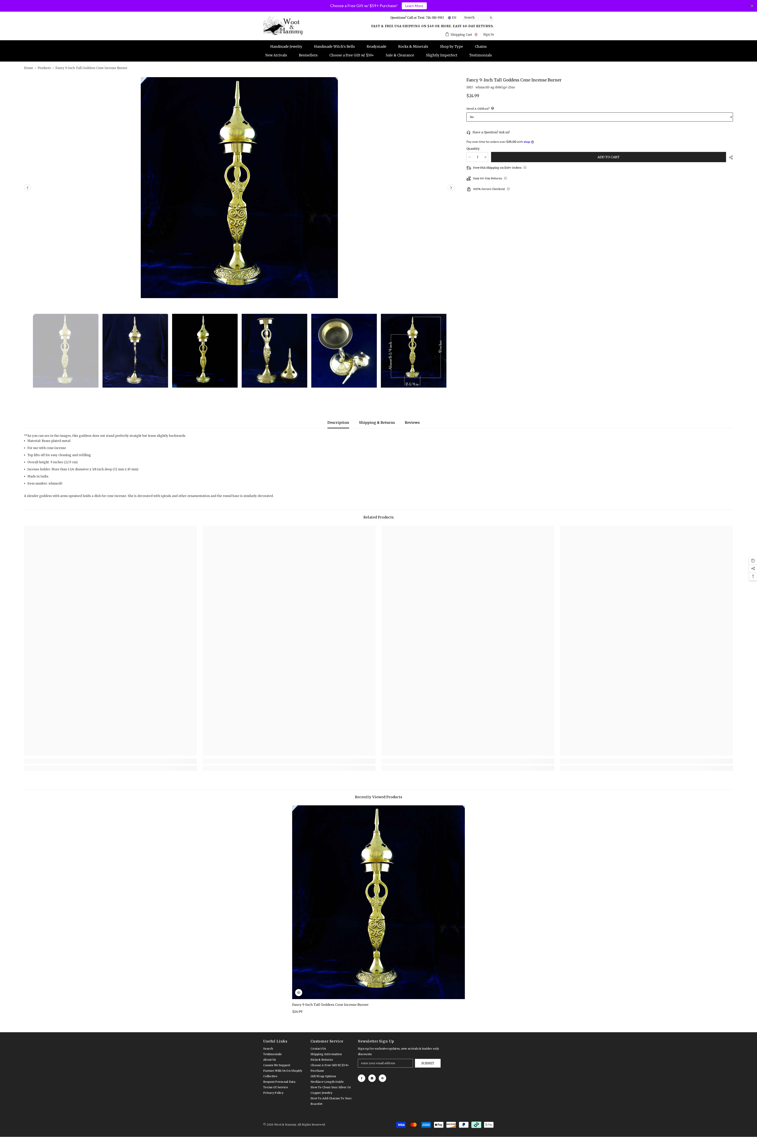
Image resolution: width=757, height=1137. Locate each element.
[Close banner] (752, 6)
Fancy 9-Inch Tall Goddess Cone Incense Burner (330, 1005)
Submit (427, 1063)
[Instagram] (372, 1078)
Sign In (488, 34)
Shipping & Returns (377, 422)
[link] (110, 761)
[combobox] (475, 17)
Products (44, 68)
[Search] (478, 17)
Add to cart (609, 157)
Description (338, 422)
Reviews (412, 422)
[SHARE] (729, 157)
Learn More (414, 6)
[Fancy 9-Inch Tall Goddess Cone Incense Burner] (378, 902)
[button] (27, 187)
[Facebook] (361, 1078)
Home (28, 68)
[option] (239, 187)
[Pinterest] (382, 1078)
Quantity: (473, 149)
